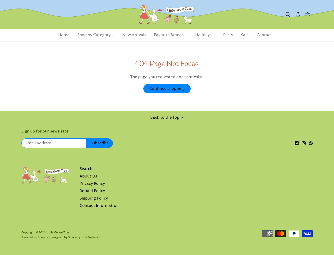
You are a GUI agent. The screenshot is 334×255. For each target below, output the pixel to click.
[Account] (298, 14)
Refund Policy (92, 191)
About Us (88, 176)
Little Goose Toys (58, 233)
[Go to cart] (308, 14)
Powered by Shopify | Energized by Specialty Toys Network (60, 237)
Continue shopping (167, 88)
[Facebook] (297, 143)
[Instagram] (304, 143)
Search (86, 169)
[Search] (288, 14)
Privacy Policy (92, 183)
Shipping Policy (94, 198)
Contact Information (99, 205)
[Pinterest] (311, 143)
